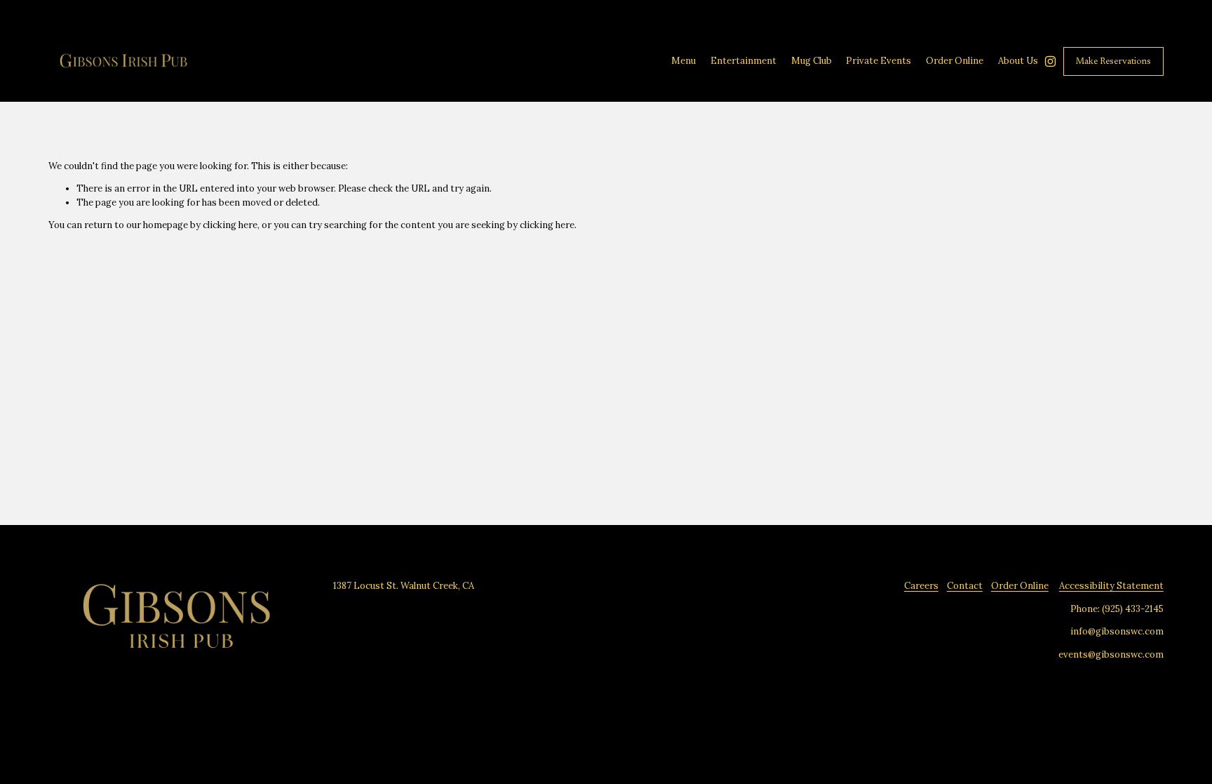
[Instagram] (1050, 61)
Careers (921, 586)
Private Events (878, 61)
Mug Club (811, 61)
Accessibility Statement (1111, 586)
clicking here (230, 225)
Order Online (1020, 586)
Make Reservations (1113, 61)
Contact (965, 586)
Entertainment (743, 61)
